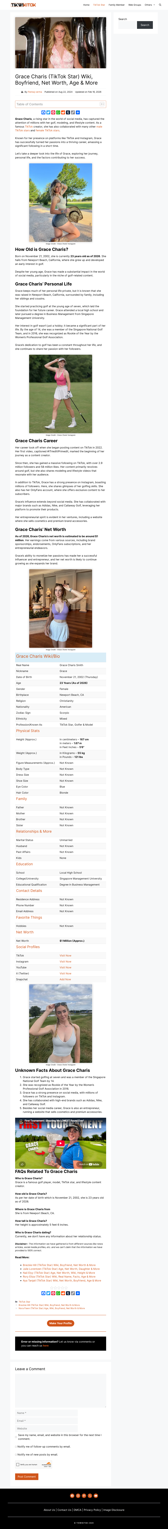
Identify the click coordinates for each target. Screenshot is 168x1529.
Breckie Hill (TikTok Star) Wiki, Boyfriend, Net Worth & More (59, 1265)
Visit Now (65, 955)
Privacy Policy (92, 1509)
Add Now (65, 979)
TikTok (29, 126)
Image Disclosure (113, 1509)
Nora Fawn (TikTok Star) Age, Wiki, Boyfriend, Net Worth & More (52, 1308)
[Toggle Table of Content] (101, 104)
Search (122, 19)
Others (148, 5)
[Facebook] (43, 112)
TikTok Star (99, 5)
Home (86, 5)
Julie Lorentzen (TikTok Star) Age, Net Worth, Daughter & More (61, 1268)
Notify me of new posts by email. (37, 1454)
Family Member (117, 5)
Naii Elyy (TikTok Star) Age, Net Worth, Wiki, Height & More (59, 1272)
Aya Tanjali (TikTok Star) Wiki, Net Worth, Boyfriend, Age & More (62, 1280)
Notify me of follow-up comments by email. (44, 1446)
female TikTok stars (47, 130)
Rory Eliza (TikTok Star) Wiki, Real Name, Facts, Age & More (59, 1276)
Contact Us (64, 1509)
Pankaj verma (35, 92)
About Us (49, 1509)
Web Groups (134, 5)
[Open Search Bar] (160, 5)
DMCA (77, 1509)
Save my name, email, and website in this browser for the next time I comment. (59, 1437)
